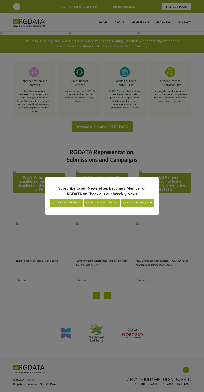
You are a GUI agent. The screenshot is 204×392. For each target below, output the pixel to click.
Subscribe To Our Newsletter (66, 202)
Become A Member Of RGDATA (102, 202)
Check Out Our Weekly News (137, 202)
